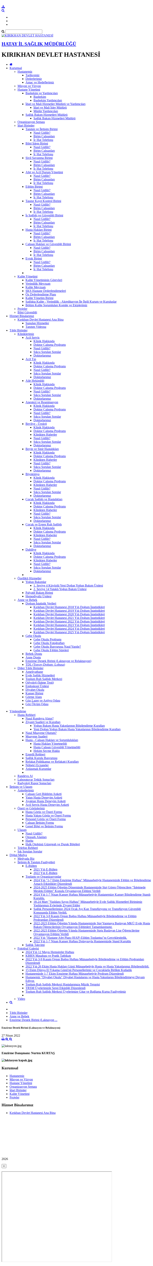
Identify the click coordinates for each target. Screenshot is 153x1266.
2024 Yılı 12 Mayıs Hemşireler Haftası (50, 952)
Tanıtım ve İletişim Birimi (42, 129)
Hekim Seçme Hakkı (46, 750)
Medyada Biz (26, 858)
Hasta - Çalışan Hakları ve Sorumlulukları (52, 740)
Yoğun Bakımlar (36, 582)
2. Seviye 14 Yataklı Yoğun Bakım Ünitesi (59, 589)
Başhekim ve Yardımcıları (42, 93)
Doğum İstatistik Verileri (41, 603)
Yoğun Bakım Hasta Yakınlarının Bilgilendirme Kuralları (69, 725)
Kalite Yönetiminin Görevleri (44, 280)
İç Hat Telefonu (43, 140)
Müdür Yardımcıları (45, 111)
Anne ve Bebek (27, 600)
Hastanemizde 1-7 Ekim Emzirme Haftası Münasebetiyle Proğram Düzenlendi (75, 973)
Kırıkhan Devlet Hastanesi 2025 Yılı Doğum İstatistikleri (69, 632)
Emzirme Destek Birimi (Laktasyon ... (33, 1020)
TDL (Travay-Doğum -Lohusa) (45, 664)
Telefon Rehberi (28, 848)
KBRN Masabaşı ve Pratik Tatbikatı (48, 955)
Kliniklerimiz (26, 334)
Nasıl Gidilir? (41, 132)
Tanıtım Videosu (36, 326)
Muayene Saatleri (36, 736)
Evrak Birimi (34, 258)
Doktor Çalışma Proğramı (49, 344)
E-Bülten (31, 865)
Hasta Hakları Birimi (39, 229)
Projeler (22, 308)
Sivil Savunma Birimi (39, 158)
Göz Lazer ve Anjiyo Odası (43, 700)
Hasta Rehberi (26, 715)
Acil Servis (32, 337)
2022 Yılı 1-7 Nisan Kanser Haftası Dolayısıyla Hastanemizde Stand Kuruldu (82, 941)
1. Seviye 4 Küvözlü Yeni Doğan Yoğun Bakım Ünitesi (68, 585)
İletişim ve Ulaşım (21, 786)
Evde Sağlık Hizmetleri (40, 675)
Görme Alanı (34, 697)
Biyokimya (32, 474)
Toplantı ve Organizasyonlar (43, 876)
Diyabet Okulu (35, 689)
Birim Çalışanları (44, 136)
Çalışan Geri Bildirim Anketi (44, 794)
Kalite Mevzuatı (36, 287)
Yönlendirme (18, 711)
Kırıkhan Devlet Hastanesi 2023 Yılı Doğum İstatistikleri (69, 625)
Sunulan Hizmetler (37, 323)
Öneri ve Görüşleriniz (31, 808)
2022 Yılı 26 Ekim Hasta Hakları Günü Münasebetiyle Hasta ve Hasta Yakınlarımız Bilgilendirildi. (87, 966)
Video (21, 998)
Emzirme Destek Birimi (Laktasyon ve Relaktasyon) (58, 661)
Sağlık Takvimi (35, 945)
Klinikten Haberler (45, 434)
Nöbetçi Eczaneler (37, 765)
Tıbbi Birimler (18, 330)
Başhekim (39, 96)
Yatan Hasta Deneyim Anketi (44, 797)
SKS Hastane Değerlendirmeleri (46, 290)
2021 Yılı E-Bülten (45, 869)
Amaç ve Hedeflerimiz (40, 82)
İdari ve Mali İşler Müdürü (50, 107)
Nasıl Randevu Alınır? (40, 718)
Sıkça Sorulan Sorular (47, 352)
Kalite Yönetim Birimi (39, 298)
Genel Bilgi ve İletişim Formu (44, 826)
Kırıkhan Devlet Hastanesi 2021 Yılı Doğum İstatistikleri (69, 618)
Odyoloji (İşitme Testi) (40, 682)
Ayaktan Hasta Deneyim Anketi (46, 801)
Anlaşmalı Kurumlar (38, 768)
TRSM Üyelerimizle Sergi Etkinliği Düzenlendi (55, 988)
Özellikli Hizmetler (29, 578)
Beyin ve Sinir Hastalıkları (42, 449)
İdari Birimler (26, 125)
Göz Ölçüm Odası (37, 704)
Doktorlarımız (42, 355)
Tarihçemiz (32, 75)
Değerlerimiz (34, 78)
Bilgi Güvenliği (27, 312)
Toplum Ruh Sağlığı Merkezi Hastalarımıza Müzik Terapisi (63, 984)
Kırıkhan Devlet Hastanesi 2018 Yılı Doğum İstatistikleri (69, 607)
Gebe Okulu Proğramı (47, 639)
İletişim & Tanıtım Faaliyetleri (36, 862)
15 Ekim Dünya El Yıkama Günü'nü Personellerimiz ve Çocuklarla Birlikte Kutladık (79, 970)
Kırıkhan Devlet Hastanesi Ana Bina (41, 319)
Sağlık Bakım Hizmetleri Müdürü (47, 114)
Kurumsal (16, 68)
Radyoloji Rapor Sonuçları (34, 783)
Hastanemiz (25, 71)
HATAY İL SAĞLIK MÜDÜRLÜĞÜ (39, 44)
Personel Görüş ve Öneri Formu (46, 819)
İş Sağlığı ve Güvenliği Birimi (44, 215)
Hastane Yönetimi (29, 89)
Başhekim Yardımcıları (47, 100)
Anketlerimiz (26, 790)
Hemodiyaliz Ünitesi (38, 596)
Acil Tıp (31, 359)
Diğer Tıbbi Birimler (30, 668)
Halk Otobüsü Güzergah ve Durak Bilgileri (53, 844)
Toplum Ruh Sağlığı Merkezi (44, 679)
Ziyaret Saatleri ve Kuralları (43, 722)
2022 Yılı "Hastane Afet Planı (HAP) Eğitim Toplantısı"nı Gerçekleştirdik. (80, 937)
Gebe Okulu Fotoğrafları (49, 643)
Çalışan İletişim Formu (40, 822)
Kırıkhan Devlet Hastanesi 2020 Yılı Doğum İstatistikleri (69, 614)
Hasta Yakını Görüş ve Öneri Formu (48, 815)
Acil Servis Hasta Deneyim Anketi (47, 804)
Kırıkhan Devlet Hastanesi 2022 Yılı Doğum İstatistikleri (69, 621)
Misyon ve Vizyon (29, 86)
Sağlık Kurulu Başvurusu (41, 758)
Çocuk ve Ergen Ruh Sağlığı (44, 524)
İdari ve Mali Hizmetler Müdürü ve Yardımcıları (55, 104)
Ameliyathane (34, 671)
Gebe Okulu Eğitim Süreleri (51, 650)
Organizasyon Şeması (31, 122)
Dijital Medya (18, 855)
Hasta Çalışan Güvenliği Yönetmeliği (56, 747)
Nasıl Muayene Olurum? (41, 733)
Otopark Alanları (36, 837)
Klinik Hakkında (44, 341)
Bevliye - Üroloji (36, 423)
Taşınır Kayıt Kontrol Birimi (43, 201)
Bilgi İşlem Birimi (37, 143)
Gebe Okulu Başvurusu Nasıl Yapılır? (57, 646)
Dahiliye (31, 549)
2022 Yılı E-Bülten (45, 873)
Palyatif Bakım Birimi (39, 592)
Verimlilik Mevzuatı (38, 283)
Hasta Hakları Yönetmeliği (50, 743)
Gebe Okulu (33, 635)
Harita (29, 840)
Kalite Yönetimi (27, 276)
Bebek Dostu (34, 653)
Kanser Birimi (34, 693)
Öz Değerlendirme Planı (41, 294)
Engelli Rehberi (35, 754)
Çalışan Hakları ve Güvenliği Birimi (48, 244)
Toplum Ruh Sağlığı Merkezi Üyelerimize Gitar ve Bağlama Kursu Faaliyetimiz (76, 991)
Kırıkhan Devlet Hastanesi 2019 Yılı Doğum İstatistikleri (69, 610)
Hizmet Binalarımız (22, 316)
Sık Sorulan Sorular (30, 851)
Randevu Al (25, 776)
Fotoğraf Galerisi (28, 948)
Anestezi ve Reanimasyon (42, 402)
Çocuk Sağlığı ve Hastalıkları (44, 499)
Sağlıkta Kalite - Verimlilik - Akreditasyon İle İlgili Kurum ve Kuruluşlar (71, 301)
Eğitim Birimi (34, 186)
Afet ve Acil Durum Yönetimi (44, 172)
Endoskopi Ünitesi (37, 686)
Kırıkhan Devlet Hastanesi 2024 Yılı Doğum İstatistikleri (69, 628)
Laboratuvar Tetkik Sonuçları (36, 779)
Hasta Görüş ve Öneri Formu (44, 812)
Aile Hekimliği (35, 380)
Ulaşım (22, 830)
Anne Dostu (33, 657)
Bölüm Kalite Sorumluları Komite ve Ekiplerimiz (56, 305)
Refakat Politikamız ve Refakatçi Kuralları (52, 761)
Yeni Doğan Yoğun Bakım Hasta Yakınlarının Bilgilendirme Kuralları (77, 729)
